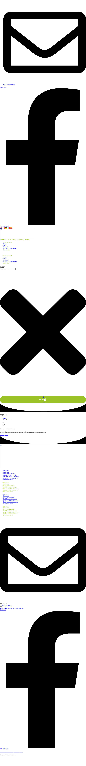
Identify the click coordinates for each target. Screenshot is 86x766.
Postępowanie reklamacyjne (10, 478)
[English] (1, 228)
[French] (4, 228)
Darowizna (6, 250)
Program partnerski (8, 479)
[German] (6, 228)
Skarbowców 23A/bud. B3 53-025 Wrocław (12, 608)
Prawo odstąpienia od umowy (11, 476)
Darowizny (6, 472)
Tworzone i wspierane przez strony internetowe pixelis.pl (11, 751)
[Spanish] (11, 228)
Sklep (5, 245)
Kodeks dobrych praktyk (10, 475)
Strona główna (7, 242)
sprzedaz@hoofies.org (6, 605)
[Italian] (9, 228)
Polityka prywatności (9, 473)
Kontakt (6, 247)
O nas (5, 244)
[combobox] (8, 269)
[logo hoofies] (17, 238)
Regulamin (6, 470)
